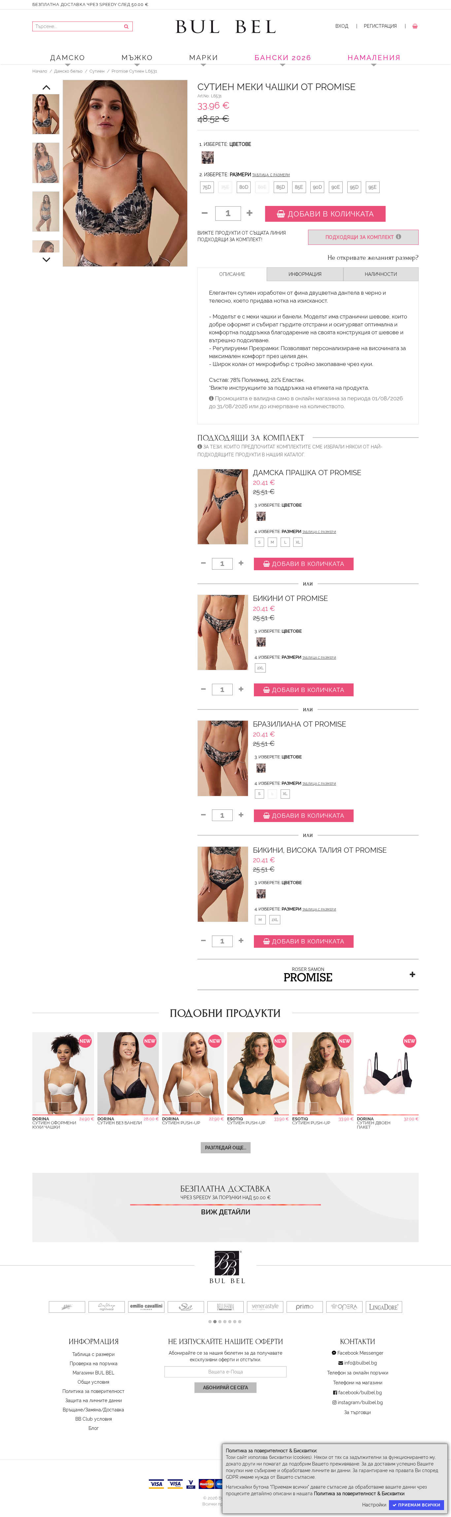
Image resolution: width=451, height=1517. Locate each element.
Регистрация (380, 26)
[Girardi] (231, 1307)
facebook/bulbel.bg (360, 1392)
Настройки (374, 1504)
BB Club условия (93, 1419)
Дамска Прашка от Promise (307, 473)
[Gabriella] (270, 1307)
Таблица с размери (271, 175)
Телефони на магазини (357, 1382)
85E (299, 187)
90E (335, 187)
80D (243, 187)
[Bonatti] (389, 1307)
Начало (39, 71)
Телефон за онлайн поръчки (357, 1372)
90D (317, 187)
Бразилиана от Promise (299, 724)
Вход (341, 26)
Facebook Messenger (360, 1353)
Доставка (113, 1409)
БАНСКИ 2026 (283, 57)
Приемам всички (418, 1505)
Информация (305, 274)
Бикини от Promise (290, 598)
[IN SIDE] (310, 1307)
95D (354, 187)
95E (372, 187)
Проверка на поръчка (94, 1363)
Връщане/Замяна (82, 1409)
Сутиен (97, 71)
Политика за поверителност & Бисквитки (359, 1493)
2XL (260, 668)
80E (262, 187)
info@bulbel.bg (360, 1363)
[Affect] (191, 1307)
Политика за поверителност (93, 1391)
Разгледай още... (225, 1147)
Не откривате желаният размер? (373, 258)
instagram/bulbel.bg (360, 1402)
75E (225, 187)
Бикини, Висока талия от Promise (320, 850)
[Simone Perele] (349, 1307)
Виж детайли (225, 1212)
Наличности (381, 274)
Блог (93, 1428)
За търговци (357, 1412)
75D (207, 187)
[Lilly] (112, 1307)
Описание (232, 274)
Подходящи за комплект (361, 237)
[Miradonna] (151, 1307)
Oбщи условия (93, 1382)
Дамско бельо (68, 71)
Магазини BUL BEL (93, 1372)
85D (280, 187)
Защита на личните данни (93, 1400)
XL (298, 542)
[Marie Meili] (72, 1307)
